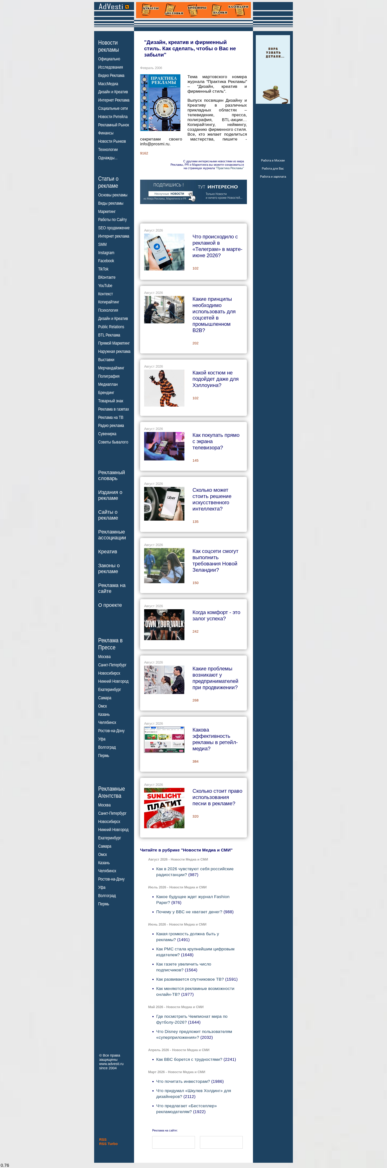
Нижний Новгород (113, 681)
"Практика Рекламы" (230, 168)
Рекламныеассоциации (112, 534)
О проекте (110, 605)
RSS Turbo (108, 1144)
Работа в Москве (273, 160)
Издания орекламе (110, 495)
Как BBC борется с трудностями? (189, 1059)
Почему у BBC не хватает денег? (189, 911)
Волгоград (107, 747)
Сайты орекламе (108, 515)
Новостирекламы (108, 46)
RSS (103, 1140)
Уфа (101, 739)
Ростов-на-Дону (111, 730)
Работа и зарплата (273, 176)
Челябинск (107, 722)
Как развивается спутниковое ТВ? (190, 979)
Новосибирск (109, 673)
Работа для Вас (273, 168)
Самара (104, 697)
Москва (104, 656)
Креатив (107, 551)
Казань (104, 714)
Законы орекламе (109, 568)
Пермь (103, 755)
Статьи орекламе (108, 182)
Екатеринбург (109, 689)
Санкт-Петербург (112, 665)
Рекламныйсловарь (111, 475)
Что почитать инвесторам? (183, 1081)
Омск (102, 706)
